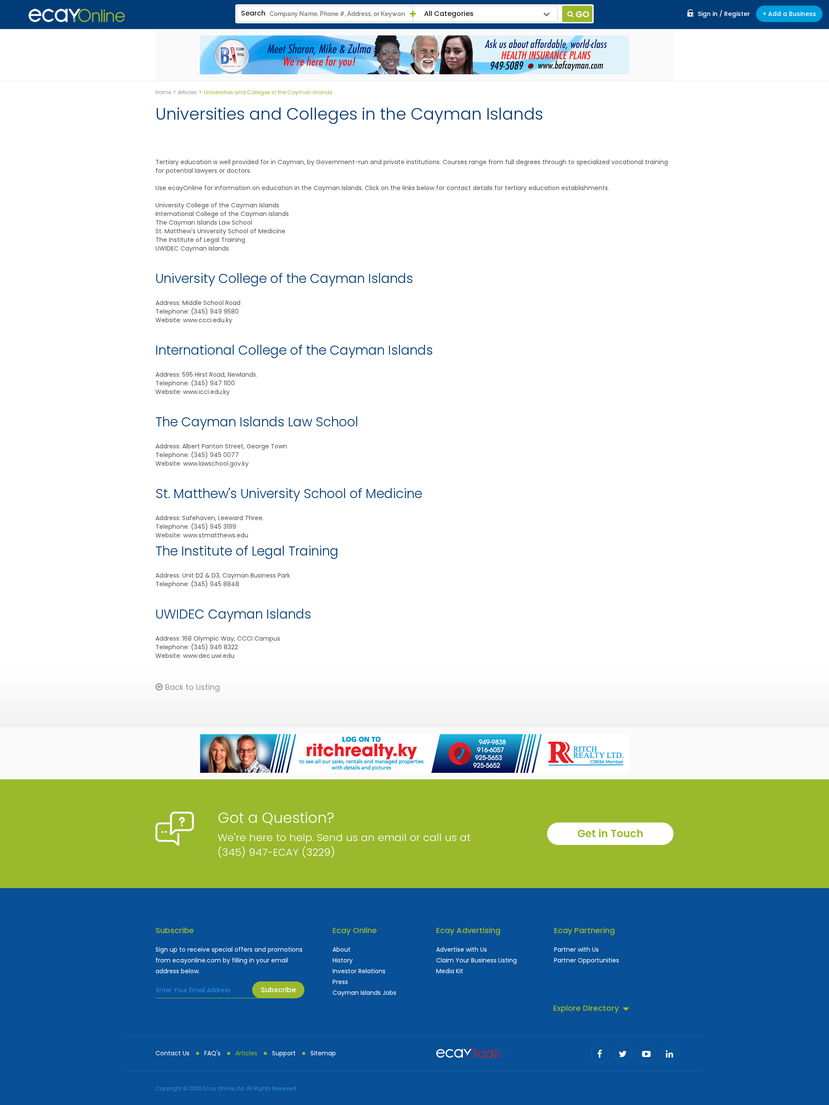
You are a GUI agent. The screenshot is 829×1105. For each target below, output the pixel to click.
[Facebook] (600, 1054)
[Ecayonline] (76, 15)
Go (582, 14)
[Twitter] (623, 1054)
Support (284, 1053)
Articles (246, 1053)
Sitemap (323, 1053)
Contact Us (172, 1053)
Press (340, 982)
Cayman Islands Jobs (364, 992)
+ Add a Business (789, 14)
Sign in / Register (724, 14)
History (342, 960)
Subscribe (278, 990)
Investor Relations (359, 971)
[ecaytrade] (468, 1052)
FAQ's (212, 1053)
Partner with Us (576, 949)
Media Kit (449, 971)
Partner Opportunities (586, 960)
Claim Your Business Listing (476, 960)
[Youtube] (646, 1054)
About (341, 949)
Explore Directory (586, 1008)
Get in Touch (610, 833)
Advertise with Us (461, 949)
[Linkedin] (670, 1054)
